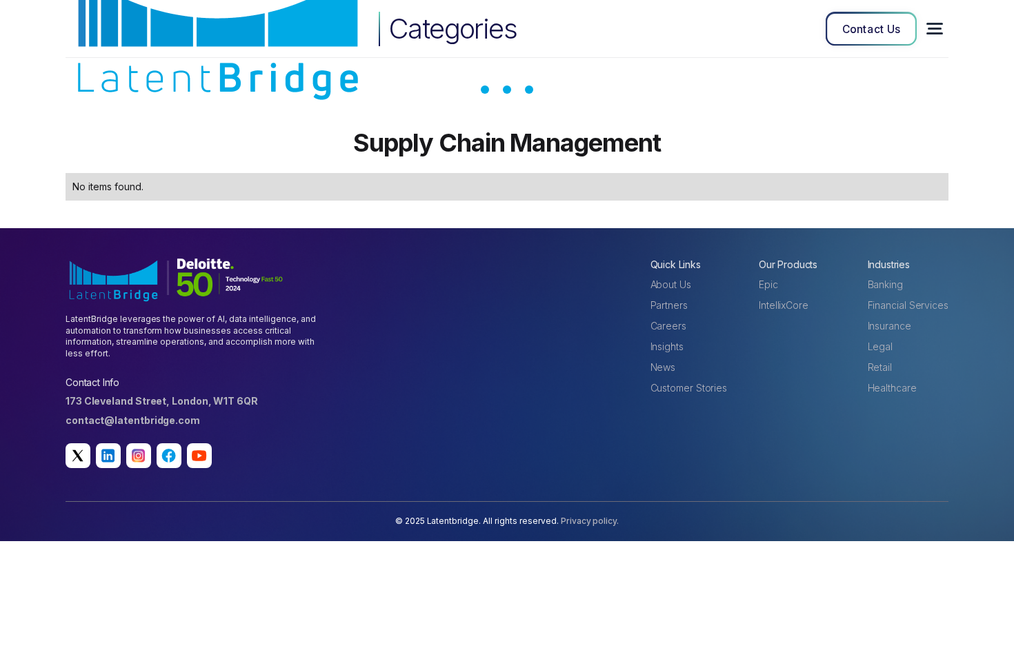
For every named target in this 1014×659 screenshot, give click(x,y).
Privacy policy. (590, 521)
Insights (667, 346)
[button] (934, 28)
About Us (670, 284)
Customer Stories (689, 388)
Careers (668, 326)
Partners (669, 305)
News (663, 367)
